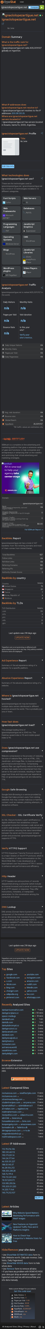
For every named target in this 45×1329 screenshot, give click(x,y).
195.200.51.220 (9, 1186)
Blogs (6, 250)
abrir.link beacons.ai (12, 1118)
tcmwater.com (8, 1044)
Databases (29, 208)
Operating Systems (8, 238)
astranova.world (9, 1047)
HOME (22, 2)
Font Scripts (9, 198)
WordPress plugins (8, 269)
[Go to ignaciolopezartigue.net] (3, 24)
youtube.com (33, 974)
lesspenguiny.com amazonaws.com (19, 1124)
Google (22, 789)
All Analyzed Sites (9, 1327)
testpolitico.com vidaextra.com (17, 1115)
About (33, 1327)
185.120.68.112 (8, 1152)
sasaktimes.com (9, 1050)
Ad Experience (22, 660)
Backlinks (11, 538)
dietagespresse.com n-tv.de (16, 1130)
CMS (26, 237)
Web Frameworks (9, 209)
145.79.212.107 (8, 1193)
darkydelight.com (10, 1053)
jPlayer (28, 262)
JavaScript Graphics (29, 225)
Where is (22, 697)
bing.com (10, 987)
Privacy (26, 1327)
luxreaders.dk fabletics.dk (14, 1127)
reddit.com (32, 984)
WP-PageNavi (11, 275)
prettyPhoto (31, 259)
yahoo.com (32, 991)
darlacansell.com (9, 1032)
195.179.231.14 (8, 1155)
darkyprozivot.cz (9, 1028)
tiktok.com (11, 984)
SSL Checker (22, 815)
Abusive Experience (22, 677)
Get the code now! (22, 1291)
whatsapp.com (33, 997)
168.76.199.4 (7, 1174)
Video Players (30, 268)
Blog (20, 1327)
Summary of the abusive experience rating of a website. (21, 684)
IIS (27, 202)
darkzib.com (7, 1022)
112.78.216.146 (8, 1149)
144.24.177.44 (8, 1158)
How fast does (22, 723)
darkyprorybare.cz (10, 1013)
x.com (9, 981)
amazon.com (32, 981)
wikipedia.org (12, 994)
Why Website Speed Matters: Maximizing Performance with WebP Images (26, 1216)
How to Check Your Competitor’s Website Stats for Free (27, 1238)
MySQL (29, 212)
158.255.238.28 (9, 1171)
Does (22, 749)
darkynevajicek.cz (10, 1038)
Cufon (8, 202)
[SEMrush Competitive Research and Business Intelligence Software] (13, 439)
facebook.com (13, 978)
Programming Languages (10, 225)
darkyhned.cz (8, 1041)
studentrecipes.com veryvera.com (19, 1102)
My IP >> (39, 1198)
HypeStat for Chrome (24, 1079)
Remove (10, 1269)
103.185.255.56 (8, 1183)
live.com (30, 994)
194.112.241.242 (9, 1177)
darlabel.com (8, 1035)
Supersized (30, 231)
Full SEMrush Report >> (34, 530)
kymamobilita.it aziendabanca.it (17, 1105)
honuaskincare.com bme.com (16, 1121)
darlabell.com (8, 1019)
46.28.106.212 (8, 1168)
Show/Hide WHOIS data (17, 1263)
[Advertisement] (22, 78)
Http (22, 876)
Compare (34, 7)
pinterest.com (12, 997)
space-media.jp (9, 1016)
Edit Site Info (8, 166)
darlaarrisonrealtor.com (12, 1010)
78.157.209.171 (8, 1180)
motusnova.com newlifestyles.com (19, 1093)
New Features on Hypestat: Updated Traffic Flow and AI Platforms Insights (25, 1227)
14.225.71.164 (8, 1189)
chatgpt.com (12, 991)
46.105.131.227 (8, 1161)
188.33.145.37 (8, 1164)
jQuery (28, 257)
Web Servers (30, 198)
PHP (7, 231)
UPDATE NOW (22, 638)
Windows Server (12, 244)
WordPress (30, 241)
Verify (22, 848)
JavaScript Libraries (29, 251)
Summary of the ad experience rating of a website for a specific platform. (19, 666)
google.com (11, 974)
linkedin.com (32, 987)
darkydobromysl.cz (10, 1025)
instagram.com (33, 978)
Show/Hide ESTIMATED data (19, 1255)
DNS (22, 906)
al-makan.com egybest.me (15, 1109)
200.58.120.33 (18, 113)
